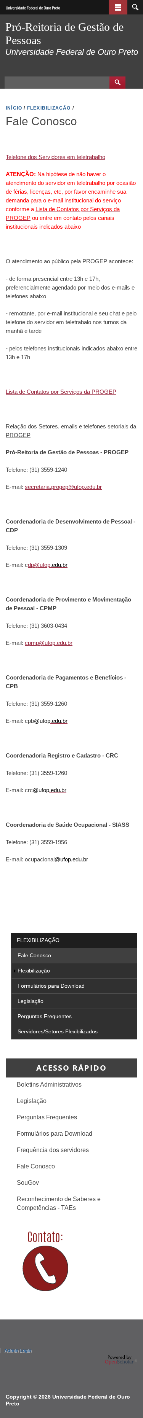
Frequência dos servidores (53, 1149)
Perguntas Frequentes (45, 1016)
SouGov (28, 1182)
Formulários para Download (51, 986)
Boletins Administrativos (49, 1084)
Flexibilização (38, 940)
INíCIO (14, 108)
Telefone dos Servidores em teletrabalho (55, 157)
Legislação (30, 1001)
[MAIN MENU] (118, 7)
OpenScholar (121, 1360)
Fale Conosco (34, 955)
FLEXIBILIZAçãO (49, 108)
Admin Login (17, 1350)
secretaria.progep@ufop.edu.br (63, 487)
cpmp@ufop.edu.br (48, 643)
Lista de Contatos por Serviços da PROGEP (61, 391)
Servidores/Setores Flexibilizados (58, 1031)
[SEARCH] (135, 7)
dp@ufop (39, 565)
